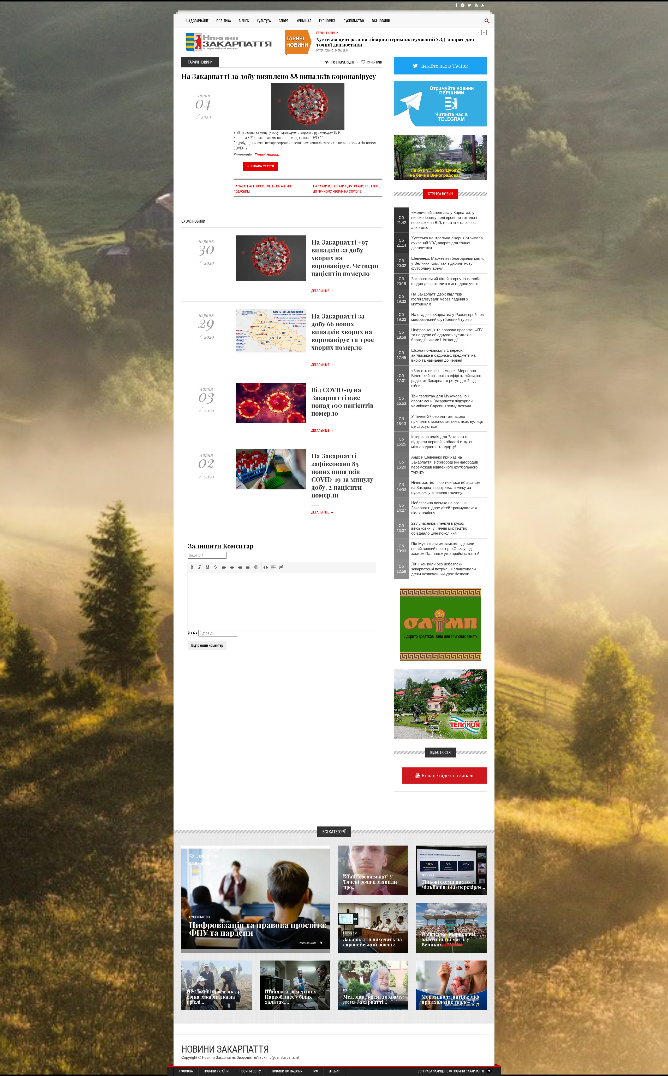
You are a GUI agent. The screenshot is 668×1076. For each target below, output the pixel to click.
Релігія (347, 990)
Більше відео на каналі (447, 775)
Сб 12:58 (401, 569)
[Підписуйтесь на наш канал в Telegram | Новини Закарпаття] (440, 103)
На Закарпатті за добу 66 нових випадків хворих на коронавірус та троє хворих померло (342, 331)
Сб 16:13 (401, 421)
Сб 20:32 (401, 263)
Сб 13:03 (401, 548)
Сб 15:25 (401, 441)
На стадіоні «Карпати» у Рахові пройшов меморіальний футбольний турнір (447, 317)
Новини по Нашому (287, 1071)
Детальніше (322, 291)
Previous (478, 32)
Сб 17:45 (401, 355)
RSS (315, 1071)
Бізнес (244, 20)
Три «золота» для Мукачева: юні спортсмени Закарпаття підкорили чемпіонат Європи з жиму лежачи (442, 401)
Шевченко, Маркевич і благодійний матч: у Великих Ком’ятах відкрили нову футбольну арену (447, 263)
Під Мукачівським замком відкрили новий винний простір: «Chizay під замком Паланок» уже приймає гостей (445, 548)
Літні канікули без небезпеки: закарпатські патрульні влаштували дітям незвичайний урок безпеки (443, 569)
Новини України (216, 1071)
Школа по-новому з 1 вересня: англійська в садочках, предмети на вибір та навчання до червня (443, 355)
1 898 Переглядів (342, 62)
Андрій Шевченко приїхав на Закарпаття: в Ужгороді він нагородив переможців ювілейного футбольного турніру (396, 42)
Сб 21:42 (401, 220)
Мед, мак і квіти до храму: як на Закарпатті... (373, 999)
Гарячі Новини (267, 155)
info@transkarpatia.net (282, 1057)
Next (484, 32)
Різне (424, 990)
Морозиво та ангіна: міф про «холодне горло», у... (450, 999)
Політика (223, 20)
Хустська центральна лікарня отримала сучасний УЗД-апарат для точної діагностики (447, 243)
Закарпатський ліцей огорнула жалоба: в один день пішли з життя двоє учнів (446, 281)
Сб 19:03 (401, 317)
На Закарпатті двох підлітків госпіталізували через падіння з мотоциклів (439, 299)
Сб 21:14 (401, 242)
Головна (186, 1071)
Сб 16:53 (401, 401)
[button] (192, 567)
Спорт (284, 20)
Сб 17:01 (401, 378)
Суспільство (353, 20)
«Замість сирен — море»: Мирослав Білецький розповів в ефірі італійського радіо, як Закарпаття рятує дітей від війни (446, 378)
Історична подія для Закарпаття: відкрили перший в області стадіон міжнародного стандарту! (442, 442)
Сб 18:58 (401, 334)
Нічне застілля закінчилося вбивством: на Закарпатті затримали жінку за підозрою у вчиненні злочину (446, 487)
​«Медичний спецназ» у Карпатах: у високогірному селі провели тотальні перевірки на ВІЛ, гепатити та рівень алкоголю (444, 220)
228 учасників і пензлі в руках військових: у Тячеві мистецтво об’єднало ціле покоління (439, 528)
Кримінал (303, 20)
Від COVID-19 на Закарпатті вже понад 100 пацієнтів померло (342, 401)
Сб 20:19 (401, 281)
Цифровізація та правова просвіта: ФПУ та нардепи (258, 928)
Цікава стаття (262, 166)
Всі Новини (381, 20)
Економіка (327, 20)
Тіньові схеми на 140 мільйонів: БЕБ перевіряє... (453, 884)
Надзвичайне (197, 20)
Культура (264, 20)
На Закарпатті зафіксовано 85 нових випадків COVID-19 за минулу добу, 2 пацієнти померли (342, 475)
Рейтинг (374, 62)
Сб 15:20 (401, 464)
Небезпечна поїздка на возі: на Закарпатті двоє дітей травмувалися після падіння (444, 508)
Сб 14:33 (401, 487)
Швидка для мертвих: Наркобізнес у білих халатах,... (291, 996)
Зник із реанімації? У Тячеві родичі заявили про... (370, 881)
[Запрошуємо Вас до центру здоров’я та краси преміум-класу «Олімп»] (440, 624)
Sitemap (334, 1071)
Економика (350, 933)
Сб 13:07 (401, 528)
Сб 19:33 (401, 299)
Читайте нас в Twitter (443, 65)
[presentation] (192, 567)
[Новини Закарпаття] (232, 42)
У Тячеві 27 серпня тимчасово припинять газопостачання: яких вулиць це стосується (447, 421)
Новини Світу (250, 1071)
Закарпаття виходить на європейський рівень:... (372, 942)
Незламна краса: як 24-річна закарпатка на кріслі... (214, 996)
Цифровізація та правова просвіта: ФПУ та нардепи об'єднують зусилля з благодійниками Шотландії (447, 335)
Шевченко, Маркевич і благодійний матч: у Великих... (448, 939)
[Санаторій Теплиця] (440, 704)
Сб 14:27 (401, 507)
